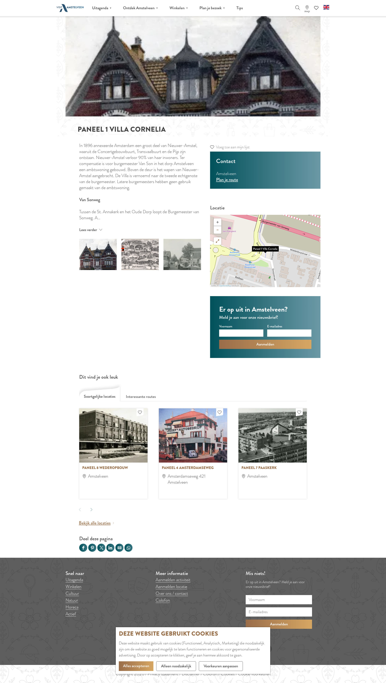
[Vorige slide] (79, 509)
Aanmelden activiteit (173, 579)
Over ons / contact (172, 593)
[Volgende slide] (91, 509)
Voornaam (225, 326)
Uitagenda (74, 579)
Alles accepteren (136, 666)
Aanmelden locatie (171, 586)
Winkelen (73, 586)
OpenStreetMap (225, 285)
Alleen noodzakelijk (176, 666)
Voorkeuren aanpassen (221, 666)
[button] (265, 251)
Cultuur (72, 593)
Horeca (72, 607)
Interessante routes (141, 397)
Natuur (72, 600)
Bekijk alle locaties (95, 523)
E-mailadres (274, 326)
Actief (71, 614)
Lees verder (88, 230)
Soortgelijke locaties (99, 396)
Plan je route (227, 179)
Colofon (163, 600)
